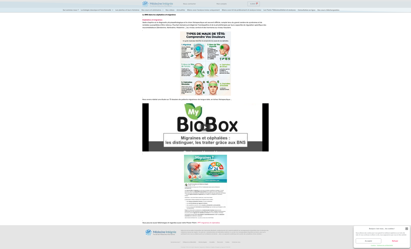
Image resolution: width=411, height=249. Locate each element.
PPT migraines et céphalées (209, 223)
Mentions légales (203, 242)
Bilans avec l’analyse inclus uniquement (203, 10)
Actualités (181, 10)
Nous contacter (189, 4)
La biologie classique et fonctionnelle (96, 10)
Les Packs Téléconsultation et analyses (279, 10)
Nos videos (170, 10)
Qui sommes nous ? (71, 10)
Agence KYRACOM (225, 247)
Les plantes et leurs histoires (127, 10)
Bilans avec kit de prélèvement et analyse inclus (241, 10)
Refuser (395, 241)
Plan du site (220, 242)
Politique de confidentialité (385, 245)
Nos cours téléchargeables (328, 10)
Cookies (373, 245)
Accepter (368, 241)
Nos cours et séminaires (151, 10)
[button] (407, 229)
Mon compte (222, 4)
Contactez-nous (236, 242)
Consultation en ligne (306, 10)
